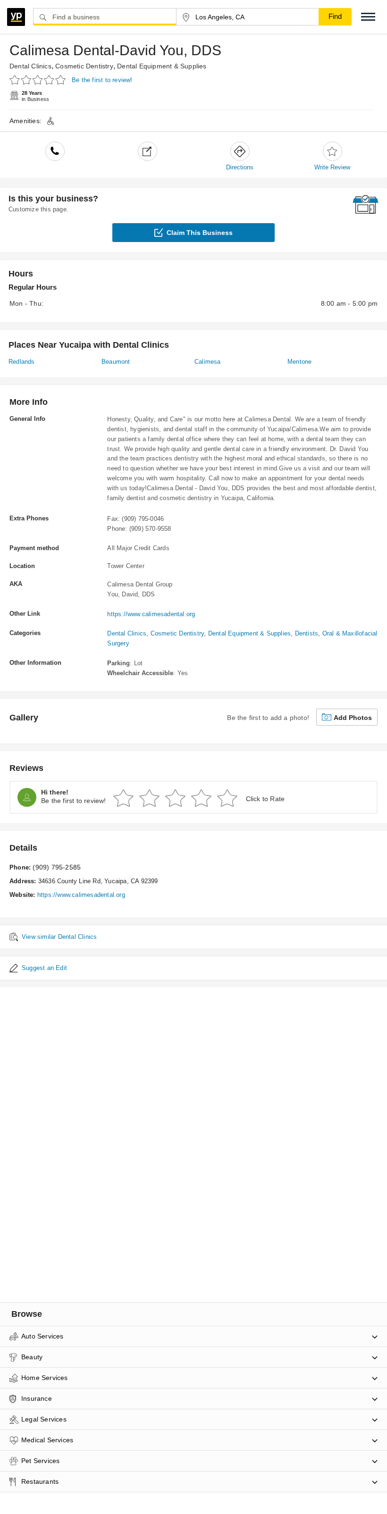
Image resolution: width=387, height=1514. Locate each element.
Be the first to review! (102, 80)
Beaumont (115, 361)
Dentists (307, 633)
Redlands (21, 361)
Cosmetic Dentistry (84, 66)
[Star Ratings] (38, 79)
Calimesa (207, 361)
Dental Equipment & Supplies (161, 66)
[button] (368, 17)
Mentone (299, 361)
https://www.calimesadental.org (151, 614)
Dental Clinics (30, 66)
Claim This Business (200, 232)
